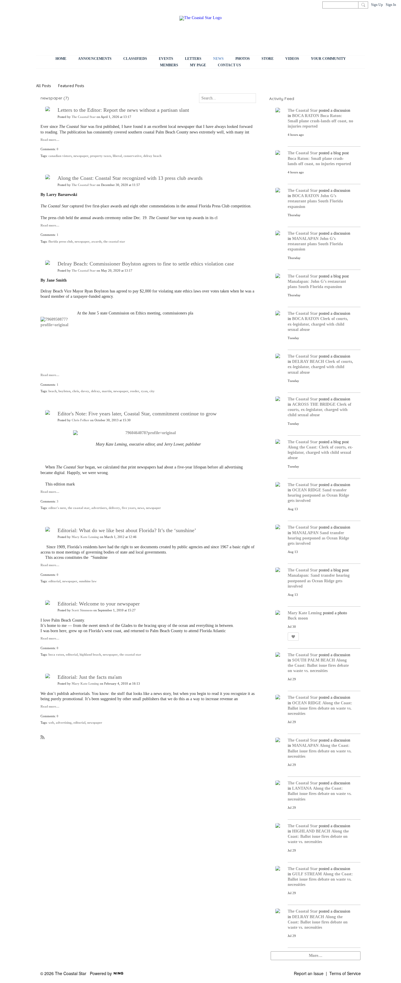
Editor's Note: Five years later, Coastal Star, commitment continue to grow (137, 414)
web (51, 722)
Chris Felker (80, 420)
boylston (64, 391)
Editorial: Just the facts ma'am (90, 677)
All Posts (43, 85)
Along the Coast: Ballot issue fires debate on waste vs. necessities (318, 665)
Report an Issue (309, 973)
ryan (144, 391)
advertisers (99, 508)
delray (95, 391)
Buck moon (298, 618)
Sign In (391, 5)
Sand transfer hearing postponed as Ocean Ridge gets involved (318, 495)
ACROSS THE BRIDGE (314, 404)
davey (85, 391)
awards (96, 241)
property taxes (100, 156)
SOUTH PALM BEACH (313, 660)
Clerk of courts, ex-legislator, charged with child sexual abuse (318, 324)
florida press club (60, 241)
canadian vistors (60, 156)
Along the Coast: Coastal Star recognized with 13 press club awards (130, 178)
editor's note (57, 508)
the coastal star (114, 241)
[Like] (293, 636)
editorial (54, 581)
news (140, 508)
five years (129, 508)
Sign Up (377, 5)
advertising (64, 722)
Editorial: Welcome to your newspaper (99, 604)
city (152, 391)
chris (75, 391)
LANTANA (302, 788)
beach (52, 391)
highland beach (90, 654)
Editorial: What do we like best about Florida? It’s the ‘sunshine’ (127, 530)
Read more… (50, 139)
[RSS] (43, 737)
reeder (134, 391)
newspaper (80, 156)
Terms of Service (345, 973)
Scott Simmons (82, 610)
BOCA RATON (305, 116)
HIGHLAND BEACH (311, 831)
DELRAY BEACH (308, 361)
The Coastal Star (84, 117)
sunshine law (88, 581)
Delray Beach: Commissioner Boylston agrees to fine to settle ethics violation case (146, 264)
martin (107, 391)
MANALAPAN (305, 238)
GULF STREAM (307, 874)
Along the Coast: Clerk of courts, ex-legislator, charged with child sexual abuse (320, 452)
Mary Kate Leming (85, 537)
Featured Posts (71, 85)
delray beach (152, 156)
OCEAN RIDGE (306, 490)
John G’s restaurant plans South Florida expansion (315, 201)
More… (315, 955)
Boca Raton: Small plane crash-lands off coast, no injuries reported (320, 121)
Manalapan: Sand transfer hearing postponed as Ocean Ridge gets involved (319, 580)
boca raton (56, 654)
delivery (114, 508)
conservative (132, 156)
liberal (117, 156)
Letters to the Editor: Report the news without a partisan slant (123, 110)
